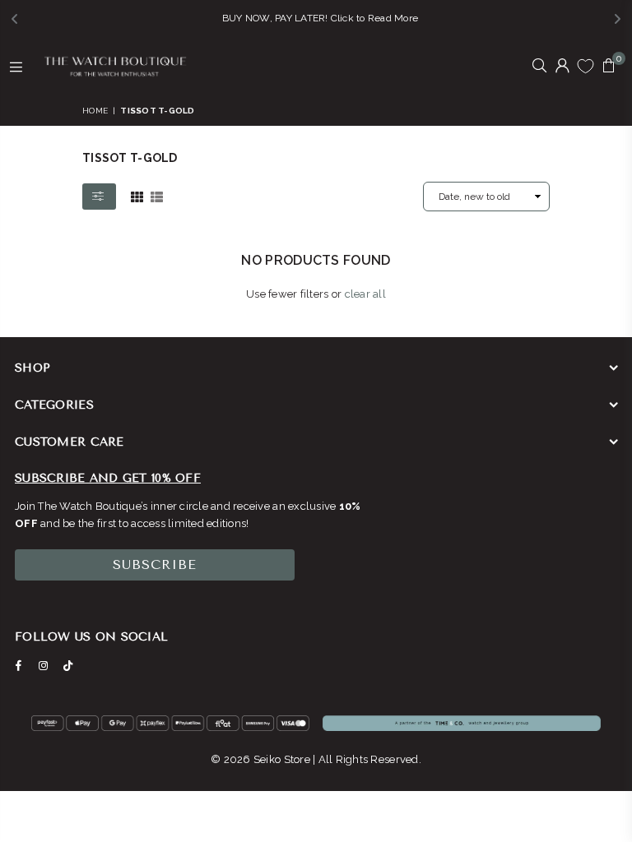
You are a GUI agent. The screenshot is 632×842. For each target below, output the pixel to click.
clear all (365, 294)
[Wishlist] (585, 65)
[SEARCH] (539, 66)
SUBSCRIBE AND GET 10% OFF (108, 478)
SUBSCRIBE (155, 564)
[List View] (156, 195)
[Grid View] (137, 195)
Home (95, 110)
